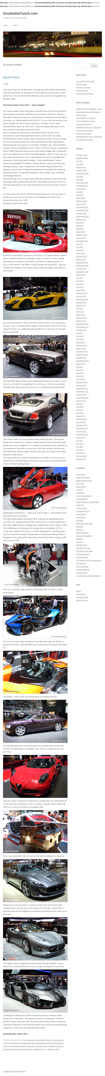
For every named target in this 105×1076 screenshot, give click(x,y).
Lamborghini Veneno (19, 1046)
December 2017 (82, 241)
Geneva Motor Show (43, 1043)
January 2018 (81, 238)
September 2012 (82, 397)
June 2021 (79, 164)
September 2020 (82, 173)
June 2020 (79, 179)
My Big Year (80, 517)
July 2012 (79, 404)
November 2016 (82, 265)
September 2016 (82, 272)
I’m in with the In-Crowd (85, 81)
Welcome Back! (82, 90)
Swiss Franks (11, 77)
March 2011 (80, 453)
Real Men (79, 539)
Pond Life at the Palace (84, 93)
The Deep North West (84, 551)
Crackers (79, 490)
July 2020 (79, 176)
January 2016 (81, 296)
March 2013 (80, 379)
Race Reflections (82, 533)
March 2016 (80, 290)
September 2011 (82, 434)
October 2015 (81, 302)
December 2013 (82, 351)
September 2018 (82, 216)
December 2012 (82, 388)
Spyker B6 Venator (25, 1049)
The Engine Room (83, 554)
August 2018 (81, 219)
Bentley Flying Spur (27, 1043)
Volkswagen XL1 (39, 1049)
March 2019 (80, 198)
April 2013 (80, 376)
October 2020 (81, 170)
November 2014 (82, 327)
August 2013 (81, 364)
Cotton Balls (80, 486)
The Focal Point (82, 557)
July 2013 (79, 367)
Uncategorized (81, 572)
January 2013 (81, 385)
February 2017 (81, 256)
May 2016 (79, 284)
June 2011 (79, 443)
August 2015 (81, 305)
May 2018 (79, 225)
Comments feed (82, 597)
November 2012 (82, 391)
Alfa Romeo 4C (14, 1043)
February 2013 (81, 382)
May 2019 (79, 195)
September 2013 (82, 361)
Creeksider (80, 493)
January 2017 (81, 259)
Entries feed (80, 594)
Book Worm (80, 474)
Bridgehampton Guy (84, 480)
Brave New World (82, 477)
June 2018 (79, 222)
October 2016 (81, 268)
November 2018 (82, 210)
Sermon (79, 542)
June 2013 (79, 370)
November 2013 (82, 354)
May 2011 (79, 447)
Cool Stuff (80, 483)
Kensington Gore (82, 511)
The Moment (81, 563)
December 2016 (82, 262)
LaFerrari (6, 1046)
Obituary (79, 526)
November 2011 (82, 428)
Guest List (80, 505)
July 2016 (79, 278)
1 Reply (6, 83)
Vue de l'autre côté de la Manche (88, 576)
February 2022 (81, 155)
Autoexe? (91, 118)
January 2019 (81, 204)
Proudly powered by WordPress (14, 1071)
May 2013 (79, 373)
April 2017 (80, 250)
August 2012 (81, 400)
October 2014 (81, 330)
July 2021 (79, 161)
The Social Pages (82, 566)
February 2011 (81, 456)
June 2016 (79, 281)
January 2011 (81, 459)
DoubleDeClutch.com (20, 13)
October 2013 (81, 357)
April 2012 (80, 413)
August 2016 (81, 275)
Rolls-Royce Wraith (10, 1049)
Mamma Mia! (81, 514)
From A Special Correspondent (33, 1040)
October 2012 (81, 394)
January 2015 (81, 321)
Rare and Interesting (53, 1040)
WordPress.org (81, 600)
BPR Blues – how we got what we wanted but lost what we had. (89, 112)
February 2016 (81, 293)
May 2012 (79, 410)
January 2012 (81, 422)
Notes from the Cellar (84, 523)
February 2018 (81, 235)
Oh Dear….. (80, 529)
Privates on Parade (83, 87)
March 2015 (80, 314)
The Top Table (81, 84)
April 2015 (80, 311)
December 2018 (82, 207)
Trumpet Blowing (82, 569)
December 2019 (82, 182)
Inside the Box (81, 508)
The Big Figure (81, 545)
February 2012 (81, 419)
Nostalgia (79, 520)
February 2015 (81, 318)
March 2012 (80, 416)
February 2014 (81, 345)
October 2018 (81, 213)
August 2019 (81, 189)
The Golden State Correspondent (88, 560)
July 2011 (79, 440)
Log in (78, 591)
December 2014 (82, 324)
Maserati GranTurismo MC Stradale (40, 1046)
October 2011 (81, 431)
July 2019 (79, 192)
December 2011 (82, 425)
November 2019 (82, 186)
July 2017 (79, 244)
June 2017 (79, 247)
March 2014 (80, 342)
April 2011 (80, 450)
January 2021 (81, 167)
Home (5, 25)
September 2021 (82, 158)
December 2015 (82, 299)
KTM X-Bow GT (57, 1043)
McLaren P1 (59, 1046)
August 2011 (81, 437)
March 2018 (80, 232)
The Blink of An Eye (83, 548)
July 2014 (79, 333)
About (15, 25)
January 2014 (81, 348)
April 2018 (80, 229)
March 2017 (80, 253)
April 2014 (80, 339)
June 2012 (79, 407)
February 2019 (81, 201)
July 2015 (79, 308)
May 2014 (79, 336)
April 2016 (80, 287)
